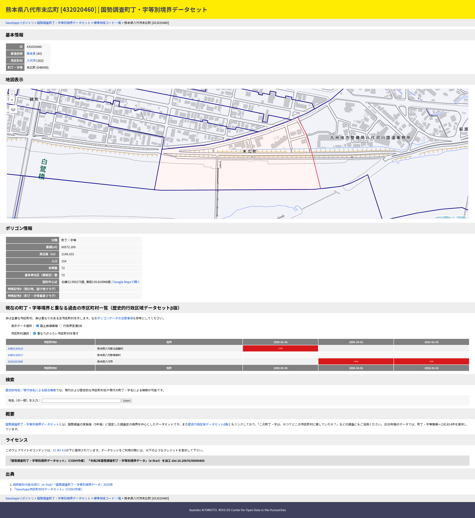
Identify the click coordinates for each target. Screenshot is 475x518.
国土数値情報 (49, 325)
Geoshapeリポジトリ (20, 22)
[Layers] (13, 109)
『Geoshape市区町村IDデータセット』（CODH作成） (48, 489)
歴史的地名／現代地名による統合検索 (31, 390)
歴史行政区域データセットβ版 (208, 424)
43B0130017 (15, 355)
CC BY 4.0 (59, 450)
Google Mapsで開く (126, 281)
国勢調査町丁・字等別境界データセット (64, 22)
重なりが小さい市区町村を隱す (57, 333)
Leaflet (438, 217)
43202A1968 (15, 361)
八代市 (31, 60)
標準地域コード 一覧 (107, 22)
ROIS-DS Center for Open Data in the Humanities (252, 510)
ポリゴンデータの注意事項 (115, 318)
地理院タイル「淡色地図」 (455, 217)
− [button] (12, 99)
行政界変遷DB (72, 325)
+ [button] (12, 94)
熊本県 (31, 53)
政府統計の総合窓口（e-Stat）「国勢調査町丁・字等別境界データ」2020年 (63, 484)
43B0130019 (15, 348)
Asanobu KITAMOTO (203, 510)
